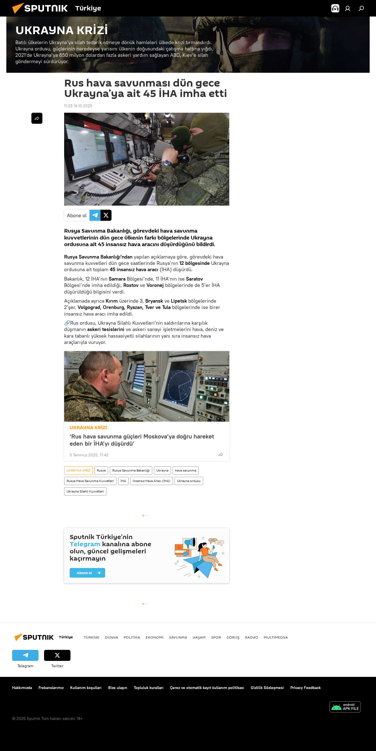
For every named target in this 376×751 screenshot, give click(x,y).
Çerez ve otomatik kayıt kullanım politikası (207, 687)
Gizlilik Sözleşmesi (267, 687)
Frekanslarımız (51, 687)
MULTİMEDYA (276, 637)
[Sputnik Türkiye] (42, 15)
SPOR (216, 637)
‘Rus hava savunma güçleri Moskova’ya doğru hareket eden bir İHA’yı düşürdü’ (142, 440)
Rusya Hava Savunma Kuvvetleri (90, 481)
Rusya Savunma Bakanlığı (131, 470)
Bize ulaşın (117, 687)
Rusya (101, 470)
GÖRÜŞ (233, 637)
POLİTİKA (132, 637)
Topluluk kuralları (149, 687)
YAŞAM (199, 637)
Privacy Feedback (305, 687)
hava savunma (185, 470)
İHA (123, 481)
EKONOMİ (155, 637)
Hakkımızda (22, 687)
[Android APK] (345, 707)
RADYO (251, 637)
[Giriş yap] (347, 8)
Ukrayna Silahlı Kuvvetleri (85, 491)
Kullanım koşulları (86, 687)
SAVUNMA (178, 637)
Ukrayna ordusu (189, 481)
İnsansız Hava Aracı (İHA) (151, 481)
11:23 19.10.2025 (78, 105)
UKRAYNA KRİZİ (88, 427)
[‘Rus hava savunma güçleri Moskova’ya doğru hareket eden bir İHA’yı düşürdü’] (146, 386)
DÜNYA (111, 637)
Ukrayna (162, 470)
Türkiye (91, 637)
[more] (220, 454)
